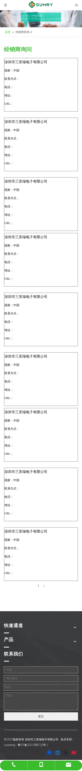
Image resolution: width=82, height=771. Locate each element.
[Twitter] (65, 753)
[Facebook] (49, 753)
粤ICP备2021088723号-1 (33, 745)
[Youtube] (74, 753)
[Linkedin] (57, 753)
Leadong (9, 745)
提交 (41, 716)
